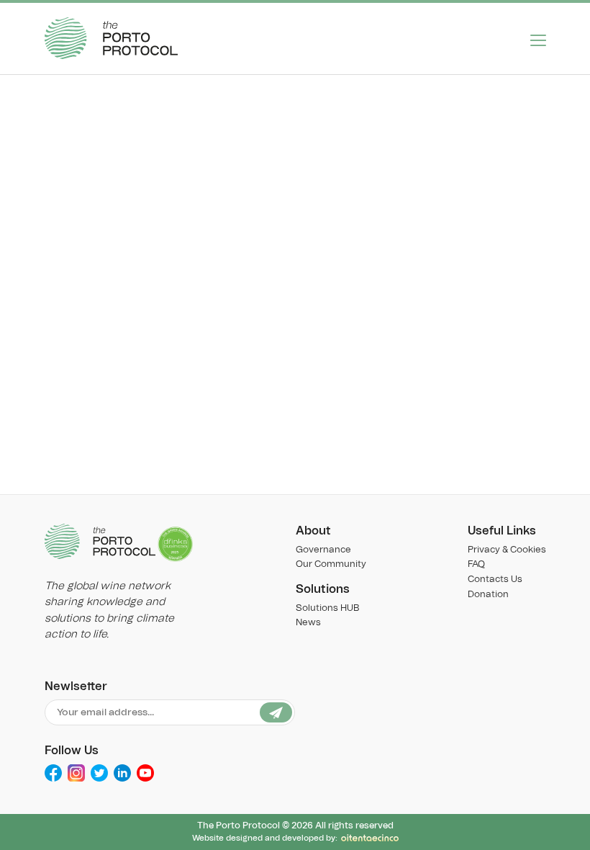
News (308, 622)
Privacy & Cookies (507, 550)
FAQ (476, 564)
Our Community (331, 564)
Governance (323, 550)
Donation (488, 594)
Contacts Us (495, 579)
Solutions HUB (327, 608)
